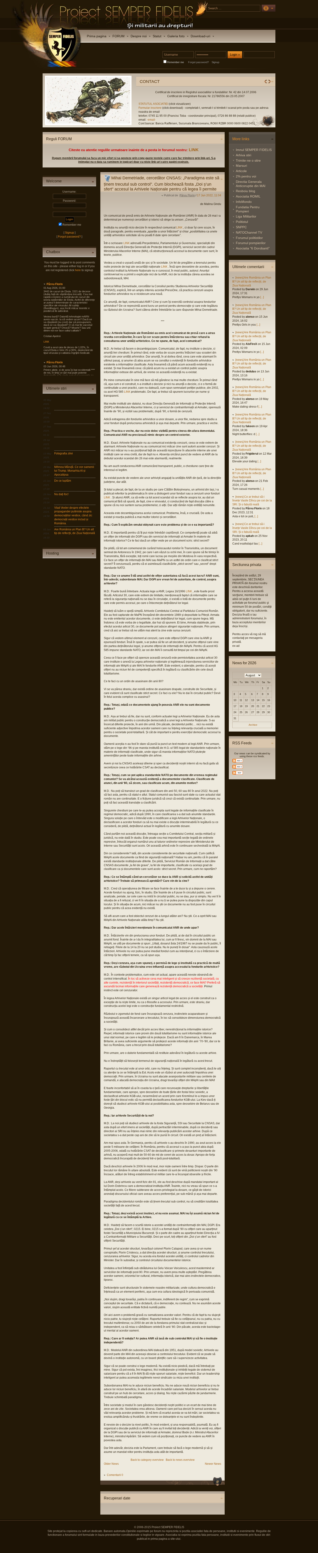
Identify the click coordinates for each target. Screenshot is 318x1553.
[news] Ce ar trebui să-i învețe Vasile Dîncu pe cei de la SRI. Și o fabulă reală (252, 500)
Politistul (242, 222)
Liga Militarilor (246, 216)
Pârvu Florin (55, 284)
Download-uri (200, 36)
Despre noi (139, 36)
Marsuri (241, 165)
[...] (262, 297)
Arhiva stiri (243, 155)
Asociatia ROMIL (248, 196)
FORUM (118, 36)
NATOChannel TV (249, 232)
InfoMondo (244, 202)
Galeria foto (176, 36)
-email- (119, 119)
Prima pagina (96, 36)
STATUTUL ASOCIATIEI (122, 104)
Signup (215, 62)
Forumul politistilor (249, 238)
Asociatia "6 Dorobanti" (253, 248)
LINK (194, 149)
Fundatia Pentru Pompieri (248, 209)
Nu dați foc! (61, 494)
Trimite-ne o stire (248, 160)
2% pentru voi (246, 176)
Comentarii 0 (115, 1475)
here (78, 270)
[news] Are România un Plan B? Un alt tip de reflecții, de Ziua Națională (251, 281)
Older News (111, 1463)
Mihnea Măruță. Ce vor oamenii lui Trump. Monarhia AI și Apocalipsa (74, 471)
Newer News (213, 1463)
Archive (253, 724)
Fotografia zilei (63, 453)
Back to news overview (180, 1459)
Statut (157, 36)
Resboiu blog (245, 191)
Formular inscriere (118, 107)
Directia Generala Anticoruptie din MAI (250, 184)
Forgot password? (198, 62)
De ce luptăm (62, 480)
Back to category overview (147, 1459)
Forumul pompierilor (251, 243)
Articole (241, 171)
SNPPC (241, 227)
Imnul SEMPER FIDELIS (254, 150)
